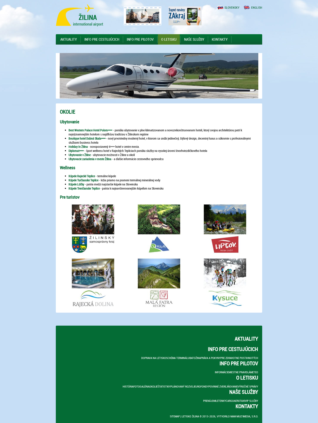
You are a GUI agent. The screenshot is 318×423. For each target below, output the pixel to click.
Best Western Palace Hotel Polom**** (90, 130)
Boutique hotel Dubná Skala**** (87, 138)
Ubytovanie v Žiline (80, 155)
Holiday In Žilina (78, 147)
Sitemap (175, 416)
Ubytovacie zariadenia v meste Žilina (90, 159)
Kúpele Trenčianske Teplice (84, 188)
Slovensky (232, 7)
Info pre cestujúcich (101, 39)
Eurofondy (201, 386)
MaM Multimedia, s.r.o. (244, 416)
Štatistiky (163, 386)
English (256, 7)
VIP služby (251, 401)
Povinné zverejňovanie (223, 386)
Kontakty (220, 39)
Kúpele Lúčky (76, 184)
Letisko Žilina (190, 416)
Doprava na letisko (153, 358)
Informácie (222, 372)
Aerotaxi (239, 401)
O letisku (169, 39)
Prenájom (209, 401)
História (128, 386)
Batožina (195, 358)
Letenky (221, 401)
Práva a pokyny (210, 358)
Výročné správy (248, 386)
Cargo (230, 401)
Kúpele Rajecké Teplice (82, 176)
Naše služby (194, 39)
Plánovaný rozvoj (182, 386)
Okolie (153, 386)
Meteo (254, 372)
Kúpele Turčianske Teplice (83, 180)
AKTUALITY (68, 39)
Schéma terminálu (178, 358)
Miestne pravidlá (239, 372)
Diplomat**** (76, 151)
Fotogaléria (141, 386)
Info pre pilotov (140, 39)
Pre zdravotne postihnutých (239, 358)
